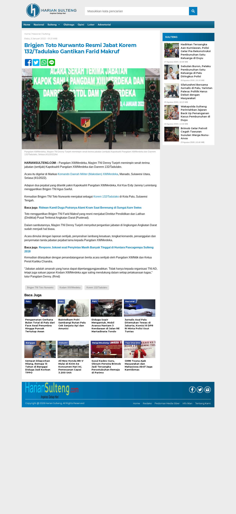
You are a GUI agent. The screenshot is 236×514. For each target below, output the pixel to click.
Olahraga (69, 24)
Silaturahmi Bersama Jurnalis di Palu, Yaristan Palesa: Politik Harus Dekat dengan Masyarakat (196, 91)
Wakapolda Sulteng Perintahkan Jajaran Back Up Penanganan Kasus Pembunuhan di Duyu (195, 113)
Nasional (39, 24)
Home (26, 24)
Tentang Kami (203, 403)
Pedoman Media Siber (167, 403)
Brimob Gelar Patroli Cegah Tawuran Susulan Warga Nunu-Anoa (195, 133)
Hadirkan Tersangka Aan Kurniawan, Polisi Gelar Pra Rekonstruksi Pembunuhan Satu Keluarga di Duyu (196, 51)
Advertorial (104, 24)
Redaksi (147, 403)
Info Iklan (187, 403)
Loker (91, 24)
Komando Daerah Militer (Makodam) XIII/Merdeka (88, 174)
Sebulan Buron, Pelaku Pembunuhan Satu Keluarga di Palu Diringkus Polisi (196, 71)
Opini (81, 24)
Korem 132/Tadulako (106, 196)
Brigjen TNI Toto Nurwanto (40, 287)
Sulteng (52, 24)
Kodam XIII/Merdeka (70, 287)
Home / (28, 34)
